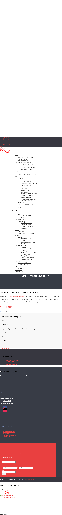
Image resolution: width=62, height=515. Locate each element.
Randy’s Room (26, 197)
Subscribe (6, 433)
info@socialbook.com (7, 403)
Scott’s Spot (25, 192)
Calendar (21, 173)
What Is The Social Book (26, 157)
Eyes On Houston (27, 201)
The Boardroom (26, 185)
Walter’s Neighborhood (29, 199)
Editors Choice (23, 187)
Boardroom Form (27, 164)
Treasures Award (27, 180)
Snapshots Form (26, 169)
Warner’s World (26, 190)
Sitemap (34, 479)
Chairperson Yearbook (29, 183)
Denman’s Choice (27, 195)
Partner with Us (7, 142)
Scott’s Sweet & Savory (29, 194)
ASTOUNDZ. (28, 479)
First (18, 467)
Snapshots (24, 188)
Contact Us (6, 143)
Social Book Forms (24, 162)
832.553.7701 (7, 401)
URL (3, 460)
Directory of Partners (25, 204)
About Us (18, 155)
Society (17, 176)
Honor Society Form (28, 168)
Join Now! (18, 208)
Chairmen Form (26, 166)
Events (17, 171)
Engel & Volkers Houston (16, 296)
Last (34, 467)
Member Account (9, 435)
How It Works (22, 159)
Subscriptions (23, 161)
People (20, 178)
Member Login (7, 144)
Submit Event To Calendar (27, 174)
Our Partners (19, 202)
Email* (3, 470)
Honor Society (26, 181)
